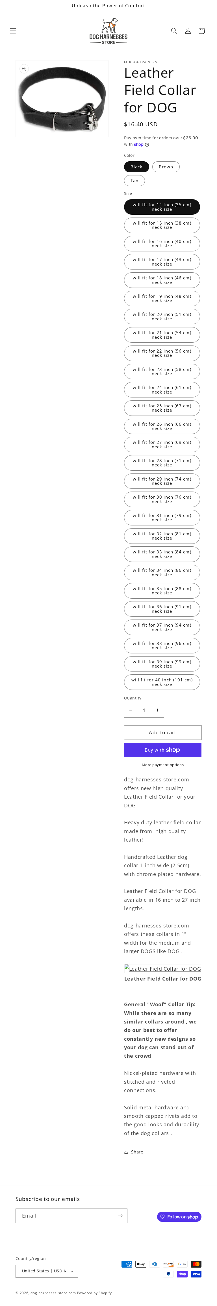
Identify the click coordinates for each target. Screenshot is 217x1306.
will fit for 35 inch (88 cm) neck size (162, 591)
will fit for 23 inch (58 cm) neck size (162, 371)
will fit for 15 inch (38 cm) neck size (162, 225)
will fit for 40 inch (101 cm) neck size (162, 682)
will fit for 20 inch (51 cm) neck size (162, 316)
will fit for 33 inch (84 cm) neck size (162, 554)
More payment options (163, 764)
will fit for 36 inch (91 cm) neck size (162, 609)
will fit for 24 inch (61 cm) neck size (162, 389)
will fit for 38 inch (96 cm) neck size (162, 645)
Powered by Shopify (94, 1292)
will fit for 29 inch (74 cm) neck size (162, 481)
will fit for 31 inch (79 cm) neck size (162, 517)
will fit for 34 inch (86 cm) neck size (162, 572)
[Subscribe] (120, 1216)
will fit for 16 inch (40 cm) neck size (162, 243)
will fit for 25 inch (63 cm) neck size (162, 408)
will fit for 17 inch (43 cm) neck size (162, 262)
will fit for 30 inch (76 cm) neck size (162, 499)
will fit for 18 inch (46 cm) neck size (162, 280)
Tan (134, 181)
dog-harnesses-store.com (53, 1292)
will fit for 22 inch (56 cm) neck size (162, 353)
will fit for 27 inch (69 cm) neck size (162, 444)
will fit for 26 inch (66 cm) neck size (162, 426)
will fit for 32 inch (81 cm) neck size (162, 536)
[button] (13, 31)
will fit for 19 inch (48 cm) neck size (162, 298)
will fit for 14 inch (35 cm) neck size (162, 207)
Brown (166, 167)
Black (137, 167)
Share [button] (137, 1152)
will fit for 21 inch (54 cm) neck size (162, 335)
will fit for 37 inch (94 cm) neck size (162, 627)
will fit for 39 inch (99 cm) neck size (162, 664)
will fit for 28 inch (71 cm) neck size (162, 463)
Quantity (133, 698)
